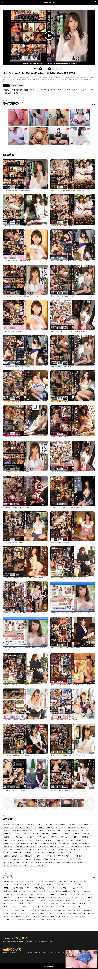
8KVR (57, 919)
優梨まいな (32, 846)
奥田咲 (27, 859)
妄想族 (67, 891)
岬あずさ (30, 862)
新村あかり (87, 824)
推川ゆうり (8, 837)
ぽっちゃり (64, 916)
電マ (31, 904)
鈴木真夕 (8, 865)
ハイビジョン (18, 897)
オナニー (63, 897)
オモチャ (59, 900)
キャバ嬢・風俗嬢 (71, 904)
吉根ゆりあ (74, 831)
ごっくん (26, 910)
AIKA (62, 827)
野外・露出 (17, 916)
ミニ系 (45, 910)
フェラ (40, 885)
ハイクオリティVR (38, 907)
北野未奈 (76, 837)
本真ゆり (66, 846)
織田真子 (61, 862)
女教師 (42, 913)
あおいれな (65, 837)
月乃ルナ (8, 853)
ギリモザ (84, 90)
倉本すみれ (8, 834)
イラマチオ (76, 90)
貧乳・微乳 (57, 904)
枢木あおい (62, 831)
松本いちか (75, 824)
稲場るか (77, 843)
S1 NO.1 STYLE (56, 90)
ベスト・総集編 (28, 900)
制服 (44, 894)
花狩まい (50, 862)
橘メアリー (77, 846)
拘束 (87, 900)
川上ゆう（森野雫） (23, 834)
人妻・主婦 (7, 93)
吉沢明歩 (6, 90)
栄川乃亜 (40, 862)
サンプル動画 (41, 881)
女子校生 (65, 888)
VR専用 (25, 907)
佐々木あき (39, 831)
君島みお (47, 834)
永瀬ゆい (20, 850)
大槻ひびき (21, 824)
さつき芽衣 (32, 837)
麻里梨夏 (18, 859)
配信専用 (54, 894)
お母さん (83, 916)
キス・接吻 (31, 897)
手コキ (15, 900)
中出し (20, 881)
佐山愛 (79, 859)
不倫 (24, 894)
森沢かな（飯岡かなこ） (48, 824)
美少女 (75, 881)
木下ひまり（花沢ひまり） (48, 827)
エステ (18, 913)
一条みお (53, 850)
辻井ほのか (8, 843)
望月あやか (41, 856)
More (93, 104)
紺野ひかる (55, 846)
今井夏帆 (30, 853)
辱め (7, 897)
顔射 (17, 891)
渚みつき (72, 827)
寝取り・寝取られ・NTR (23, 888)
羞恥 (7, 900)
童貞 (64, 913)
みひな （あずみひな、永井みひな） (28, 843)
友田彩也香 (29, 856)
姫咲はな (85, 831)
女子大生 (34, 894)
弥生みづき (9, 827)
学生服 (36, 910)
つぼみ (45, 843)
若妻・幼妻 (47, 919)
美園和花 (20, 827)
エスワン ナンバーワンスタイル (39, 90)
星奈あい (73, 853)
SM (74, 916)
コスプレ (79, 894)
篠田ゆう (32, 824)
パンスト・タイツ (74, 910)
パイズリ (54, 888)
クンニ (27, 916)
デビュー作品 (87, 897)
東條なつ (87, 843)
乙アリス (82, 827)
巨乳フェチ (54, 913)
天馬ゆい (67, 834)
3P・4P (62, 885)
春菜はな (37, 834)
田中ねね (78, 834)
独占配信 (42, 897)
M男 (7, 916)
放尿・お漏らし (75, 913)
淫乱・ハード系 (79, 888)
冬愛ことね (8, 846)
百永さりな (52, 853)
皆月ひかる (27, 831)
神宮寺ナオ (19, 853)
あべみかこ (69, 859)
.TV (49, 2)
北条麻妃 (48, 859)
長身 (54, 916)
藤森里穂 (86, 837)
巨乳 (30, 881)
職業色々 (88, 910)
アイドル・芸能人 (58, 910)
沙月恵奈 (17, 831)
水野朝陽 (88, 834)
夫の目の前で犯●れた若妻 (20, 90)
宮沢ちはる (8, 862)
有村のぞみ (39, 840)
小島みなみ (40, 865)
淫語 (39, 904)
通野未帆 (67, 843)
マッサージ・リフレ (11, 910)
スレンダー (29, 885)
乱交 (7, 904)
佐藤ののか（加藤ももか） (13, 856)
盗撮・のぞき (67, 894)
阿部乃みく (71, 862)
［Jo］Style (67, 90)
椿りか (29, 840)
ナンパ (37, 891)
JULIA (7, 831)
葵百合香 (20, 862)
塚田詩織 (37, 859)
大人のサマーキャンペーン (67, 907)
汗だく (37, 916)
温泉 (46, 916)
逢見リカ (18, 865)
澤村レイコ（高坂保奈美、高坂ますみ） (61, 856)
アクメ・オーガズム (11, 907)
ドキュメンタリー (11, 894)
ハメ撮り (51, 885)
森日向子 (54, 837)
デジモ (72, 885)
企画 (57, 891)
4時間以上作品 (41, 888)
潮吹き (8, 888)
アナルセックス (10, 919)
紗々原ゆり (29, 865)
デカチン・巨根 (30, 913)
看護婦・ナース (33, 919)
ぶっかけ (8, 913)
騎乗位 (8, 891)
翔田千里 (8, 840)
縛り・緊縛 (89, 913)
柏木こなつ (8, 850)
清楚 (22, 919)
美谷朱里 (81, 840)
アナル (82, 907)
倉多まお (50, 840)
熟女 (84, 881)
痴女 (18, 885)
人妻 (15, 904)
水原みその (40, 853)
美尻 (23, 904)
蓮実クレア (31, 827)
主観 (50, 900)
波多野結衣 (9, 824)
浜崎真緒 (63, 824)
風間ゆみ (57, 834)
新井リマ (81, 856)
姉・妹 (51, 907)
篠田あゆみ (42, 850)
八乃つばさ (43, 837)
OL (89, 894)
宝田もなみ (20, 846)
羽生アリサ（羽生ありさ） (78, 850)
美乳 (82, 885)
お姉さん (47, 891)
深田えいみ (61, 840)
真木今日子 (56, 843)
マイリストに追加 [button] (18, 86)
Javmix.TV (51, 966)
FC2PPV (8, 885)
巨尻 (76, 891)
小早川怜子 (50, 831)
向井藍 (87, 846)
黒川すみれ (19, 840)
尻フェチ (40, 900)
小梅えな (82, 862)
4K (47, 904)
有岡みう (63, 850)
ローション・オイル (74, 900)
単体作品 (15, 93)
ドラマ (91, 90)
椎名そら (58, 859)
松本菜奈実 (30, 850)
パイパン (86, 891)
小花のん (63, 853)
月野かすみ (43, 846)
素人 (52, 881)
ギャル (52, 897)
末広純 (71, 840)
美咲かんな (20, 837)
